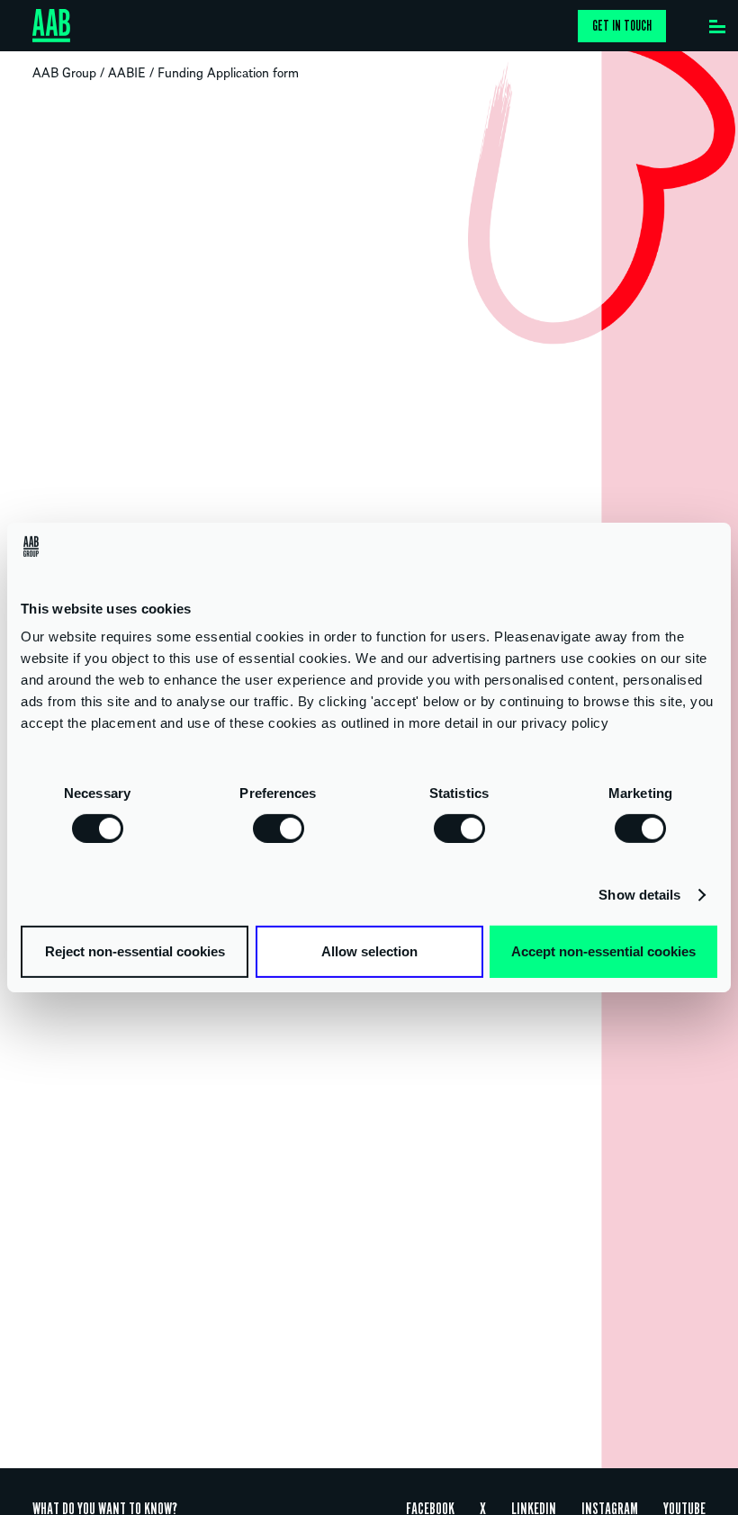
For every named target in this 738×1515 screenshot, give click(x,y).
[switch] (278, 827)
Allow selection (369, 951)
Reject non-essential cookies (135, 951)
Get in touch (622, 26)
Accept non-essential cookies (603, 951)
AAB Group (64, 72)
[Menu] (717, 23)
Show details (639, 894)
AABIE (127, 72)
